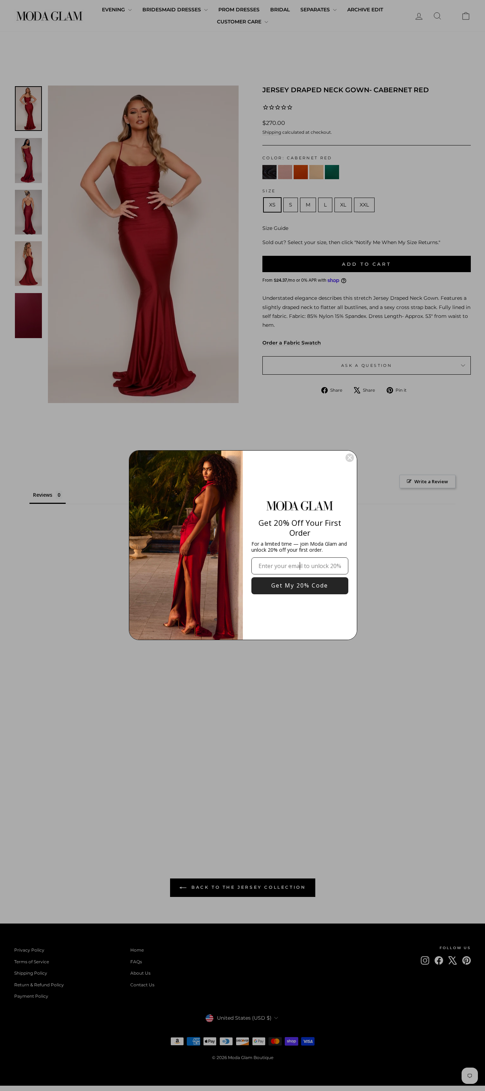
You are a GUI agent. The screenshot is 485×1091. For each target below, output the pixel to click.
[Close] (349, 457)
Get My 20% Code (299, 585)
